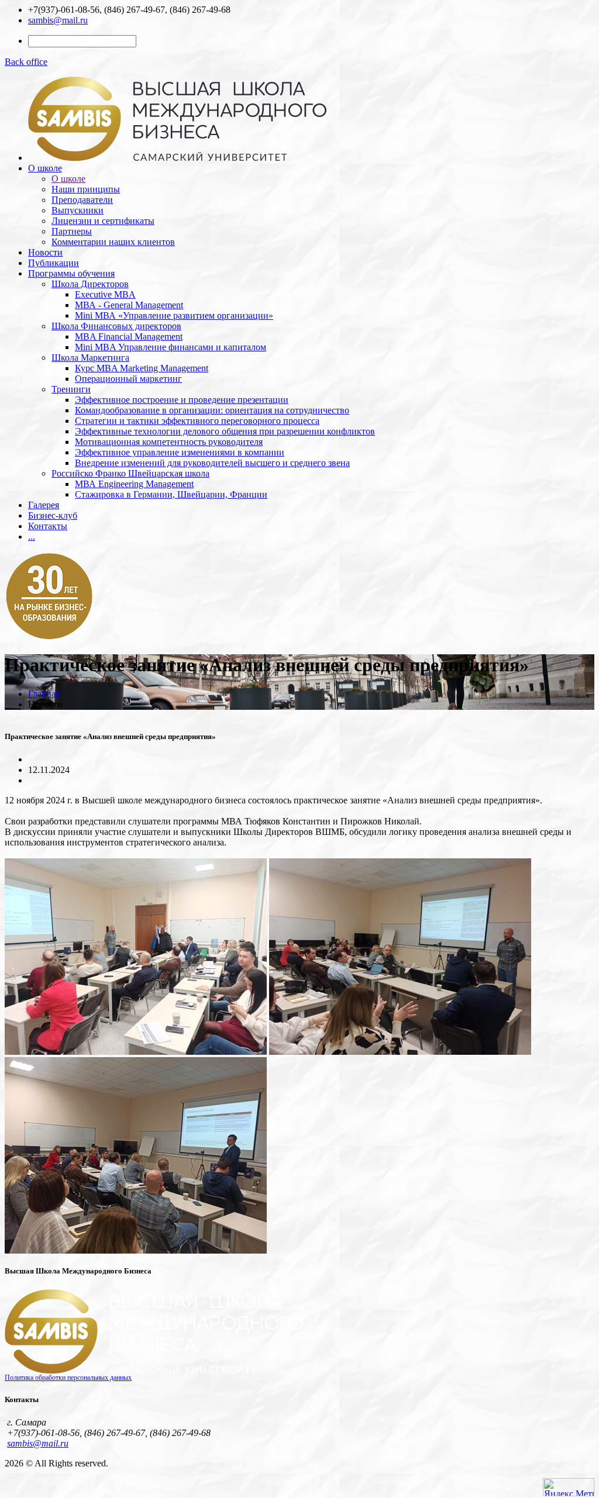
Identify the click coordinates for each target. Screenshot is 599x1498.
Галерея (43, 505)
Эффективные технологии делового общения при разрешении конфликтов (225, 431)
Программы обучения (71, 273)
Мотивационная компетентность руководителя (169, 442)
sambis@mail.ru (58, 20)
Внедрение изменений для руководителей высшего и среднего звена (212, 463)
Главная (44, 694)
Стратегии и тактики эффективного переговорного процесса (197, 421)
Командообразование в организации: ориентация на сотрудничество (212, 410)
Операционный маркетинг (128, 379)
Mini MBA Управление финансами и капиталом (170, 347)
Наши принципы (85, 189)
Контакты (47, 526)
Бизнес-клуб (52, 515)
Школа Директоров (90, 284)
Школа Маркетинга (90, 358)
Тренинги (71, 389)
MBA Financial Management (129, 336)
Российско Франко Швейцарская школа (130, 473)
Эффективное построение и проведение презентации (181, 400)
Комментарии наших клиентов (113, 242)
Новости (45, 252)
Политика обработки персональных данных (68, 1377)
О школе (45, 168)
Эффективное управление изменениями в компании (179, 452)
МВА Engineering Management (134, 484)
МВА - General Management (129, 305)
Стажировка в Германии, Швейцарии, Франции (171, 494)
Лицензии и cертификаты (102, 221)
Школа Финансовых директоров (116, 326)
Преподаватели (82, 200)
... (31, 536)
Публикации (53, 263)
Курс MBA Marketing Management (141, 368)
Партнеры (71, 231)
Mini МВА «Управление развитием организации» (174, 315)
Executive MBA (105, 294)
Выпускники (77, 210)
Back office (26, 62)
